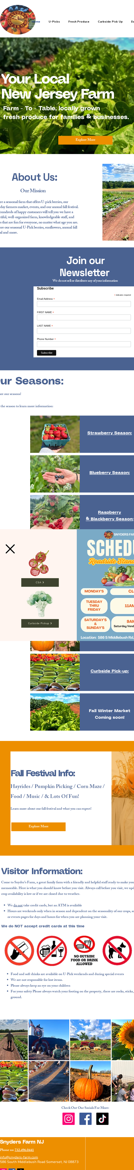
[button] (10, 549)
